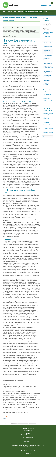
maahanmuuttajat (20, 423)
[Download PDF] (4, 418)
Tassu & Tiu (45, 11)
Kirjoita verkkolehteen (47, 94)
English (45, 5)
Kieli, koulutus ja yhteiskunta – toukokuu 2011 (47, 43)
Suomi (42, 5)
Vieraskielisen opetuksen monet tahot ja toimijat (47, 47)
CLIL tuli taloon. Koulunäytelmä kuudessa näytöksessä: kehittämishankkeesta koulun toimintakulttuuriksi (48, 65)
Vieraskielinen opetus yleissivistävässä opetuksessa (47, 52)
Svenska (49, 5)
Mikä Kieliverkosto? (12, 11)
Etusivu (4, 11)
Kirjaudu (37, 3)
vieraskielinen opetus (32, 423)
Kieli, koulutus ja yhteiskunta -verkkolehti (33, 11)
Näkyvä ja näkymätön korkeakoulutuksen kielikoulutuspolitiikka (47, 76)
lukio (16, 423)
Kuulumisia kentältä (7, 14)
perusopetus (26, 423)
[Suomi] (11, 5)
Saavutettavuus (28, 453)
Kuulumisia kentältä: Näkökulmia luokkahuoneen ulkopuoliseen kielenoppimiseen (46, 83)
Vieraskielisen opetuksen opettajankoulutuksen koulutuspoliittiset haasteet (47, 57)
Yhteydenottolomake (28, 430)
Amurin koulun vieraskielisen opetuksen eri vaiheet (47, 71)
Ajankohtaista (20, 11)
